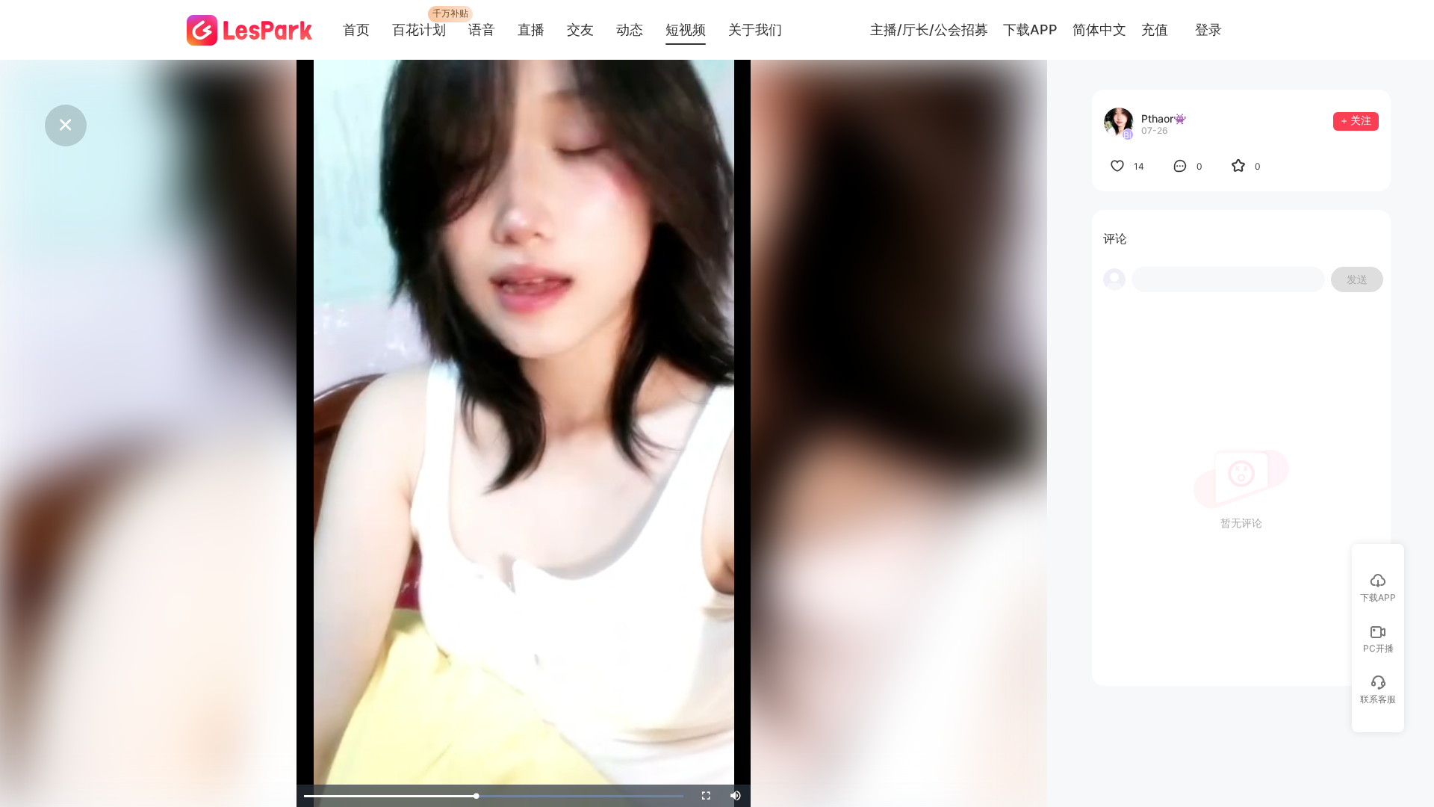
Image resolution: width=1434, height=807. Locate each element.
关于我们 (755, 29)
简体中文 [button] (1099, 30)
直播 (531, 29)
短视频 (685, 29)
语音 (481, 29)
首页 (356, 29)
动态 (629, 29)
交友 (580, 29)
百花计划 (419, 29)
